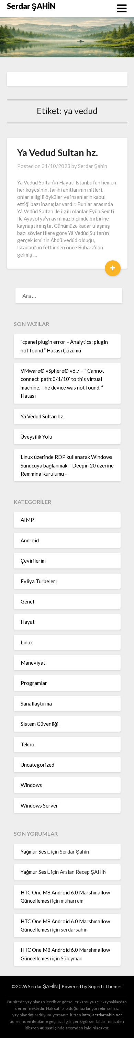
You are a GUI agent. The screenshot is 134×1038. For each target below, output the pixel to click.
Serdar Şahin (92, 166)
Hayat (28, 622)
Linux (27, 642)
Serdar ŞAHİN (31, 6)
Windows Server (39, 805)
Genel (27, 601)
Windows (31, 785)
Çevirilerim (33, 560)
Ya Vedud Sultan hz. (57, 152)
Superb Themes (105, 986)
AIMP (27, 520)
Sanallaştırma (36, 703)
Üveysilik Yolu (36, 436)
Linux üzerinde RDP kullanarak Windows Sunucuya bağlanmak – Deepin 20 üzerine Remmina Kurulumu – (67, 465)
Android (30, 540)
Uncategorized (37, 764)
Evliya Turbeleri (39, 581)
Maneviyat (33, 662)
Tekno (27, 744)
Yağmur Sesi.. (35, 851)
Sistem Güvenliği (39, 724)
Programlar (34, 683)
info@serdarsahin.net (102, 1014)
